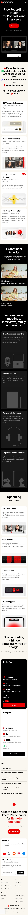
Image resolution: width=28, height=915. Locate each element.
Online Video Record (6, 886)
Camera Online (5, 883)
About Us (3, 895)
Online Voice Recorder (7, 889)
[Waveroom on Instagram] (19, 853)
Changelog (18, 886)
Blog (2, 898)
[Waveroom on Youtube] (4, 853)
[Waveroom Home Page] (7, 2)
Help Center (18, 883)
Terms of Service (19, 895)
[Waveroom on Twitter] (9, 853)
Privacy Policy (18, 898)
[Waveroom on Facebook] (24, 853)
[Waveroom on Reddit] (14, 853)
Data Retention (19, 901)
